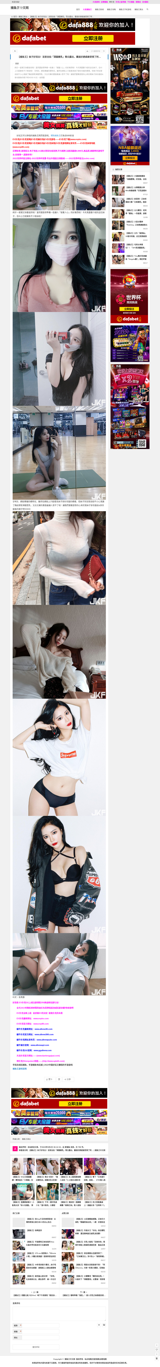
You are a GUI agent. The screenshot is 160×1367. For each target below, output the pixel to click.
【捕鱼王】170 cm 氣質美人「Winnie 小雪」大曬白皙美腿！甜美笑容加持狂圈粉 (41, 1256)
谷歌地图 (103, 1359)
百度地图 (95, 1359)
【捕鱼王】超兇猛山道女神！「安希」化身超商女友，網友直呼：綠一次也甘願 (41, 1279)
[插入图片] (104, 1325)
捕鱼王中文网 (20, 7)
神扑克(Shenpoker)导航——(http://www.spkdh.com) (40, 1061)
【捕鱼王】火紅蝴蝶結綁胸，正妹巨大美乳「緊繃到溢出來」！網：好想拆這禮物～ (90, 1222)
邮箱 (17, 1331)
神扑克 (111, 2)
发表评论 (96, 51)
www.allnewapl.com (40, 1045)
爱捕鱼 (67, 1147)
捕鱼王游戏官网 (20, 1069)
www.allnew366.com (44, 1034)
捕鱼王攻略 (111, 9)
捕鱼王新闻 (99, 9)
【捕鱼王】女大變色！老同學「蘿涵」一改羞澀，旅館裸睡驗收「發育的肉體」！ (136, 213)
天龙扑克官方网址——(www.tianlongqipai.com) (38, 1056)
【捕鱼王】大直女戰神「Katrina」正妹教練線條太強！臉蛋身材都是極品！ (136, 225)
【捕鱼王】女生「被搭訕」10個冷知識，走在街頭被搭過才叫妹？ (136, 236)
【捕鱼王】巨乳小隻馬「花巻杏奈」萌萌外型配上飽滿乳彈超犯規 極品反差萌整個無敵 (90, 1245)
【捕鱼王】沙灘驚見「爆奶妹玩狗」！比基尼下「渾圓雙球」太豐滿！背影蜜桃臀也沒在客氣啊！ (90, 1279)
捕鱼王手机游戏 (125, 9)
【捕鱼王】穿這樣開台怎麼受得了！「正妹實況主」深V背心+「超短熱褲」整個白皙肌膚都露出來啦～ (89, 1256)
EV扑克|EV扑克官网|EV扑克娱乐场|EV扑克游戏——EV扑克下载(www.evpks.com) (49, 139)
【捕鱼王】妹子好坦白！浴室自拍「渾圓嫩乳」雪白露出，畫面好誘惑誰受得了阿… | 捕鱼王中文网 (67, 1150)
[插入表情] (99, 1325)
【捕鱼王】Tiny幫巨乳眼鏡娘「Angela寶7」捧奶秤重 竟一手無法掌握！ (137, 259)
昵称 (17, 1325)
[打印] (87, 51)
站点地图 (88, 1359)
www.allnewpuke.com (47, 1040)
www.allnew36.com (43, 1029)
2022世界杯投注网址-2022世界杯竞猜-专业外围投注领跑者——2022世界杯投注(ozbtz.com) (53, 158)
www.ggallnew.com (43, 1050)
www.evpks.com (41, 1018)
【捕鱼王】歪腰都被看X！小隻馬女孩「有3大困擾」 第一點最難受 (23, 1205)
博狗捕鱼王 (56, 136)
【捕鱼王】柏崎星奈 (34, 1230)
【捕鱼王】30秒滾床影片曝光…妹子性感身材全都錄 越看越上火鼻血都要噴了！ (41, 1268)
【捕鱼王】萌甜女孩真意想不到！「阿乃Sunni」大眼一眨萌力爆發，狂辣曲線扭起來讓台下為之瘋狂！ (90, 1268)
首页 (78, 9)
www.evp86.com (41, 1024)
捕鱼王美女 (138, 9)
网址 (16, 1338)
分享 (69, 1079)
